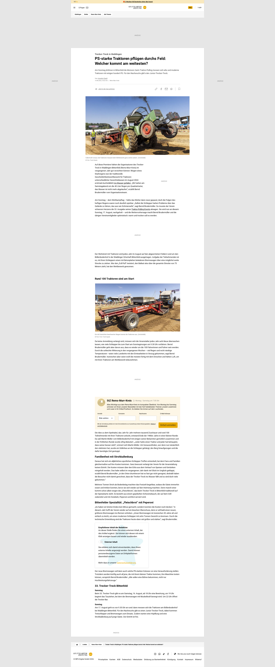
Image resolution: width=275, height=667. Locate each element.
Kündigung (171, 660)
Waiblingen (78, 14)
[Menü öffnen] (74, 7)
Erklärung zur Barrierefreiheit (155, 660)
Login (200, 7)
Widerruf (198, 660)
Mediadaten (137, 660)
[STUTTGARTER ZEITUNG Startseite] (137, 7)
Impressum (189, 660)
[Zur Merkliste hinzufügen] (178, 89)
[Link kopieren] (156, 89)
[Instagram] (155, 654)
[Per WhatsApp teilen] (171, 89)
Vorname (121, 413)
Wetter (86, 14)
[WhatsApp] (159, 654)
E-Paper (82, 8)
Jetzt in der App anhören (106, 89)
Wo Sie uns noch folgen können (190, 654)
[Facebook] (168, 654)
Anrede (99, 413)
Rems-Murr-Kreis (96, 14)
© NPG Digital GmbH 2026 (83, 659)
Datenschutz (127, 660)
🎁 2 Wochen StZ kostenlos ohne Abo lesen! (138, 2)
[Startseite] (77, 644)
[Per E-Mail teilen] (166, 89)
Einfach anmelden (168, 425)
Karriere (112, 660)
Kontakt (180, 660)
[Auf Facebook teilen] (161, 89)
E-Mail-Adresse (165, 413)
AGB (118, 660)
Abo (190, 7)
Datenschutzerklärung (126, 563)
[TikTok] (164, 654)
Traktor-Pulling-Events (140, 209)
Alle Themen (107, 14)
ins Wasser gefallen (122, 183)
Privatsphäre (103, 660)
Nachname (143, 413)
